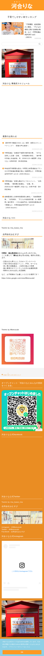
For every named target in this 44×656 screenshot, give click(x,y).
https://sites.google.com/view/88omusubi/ (18, 278)
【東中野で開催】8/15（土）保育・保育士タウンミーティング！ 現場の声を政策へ (23, 144)
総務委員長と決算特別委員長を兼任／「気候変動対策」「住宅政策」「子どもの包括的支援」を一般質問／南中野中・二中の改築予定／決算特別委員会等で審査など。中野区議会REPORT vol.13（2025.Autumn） (23, 202)
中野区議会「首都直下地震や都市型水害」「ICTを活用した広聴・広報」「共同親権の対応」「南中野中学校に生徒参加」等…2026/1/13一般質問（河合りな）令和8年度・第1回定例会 (23, 157)
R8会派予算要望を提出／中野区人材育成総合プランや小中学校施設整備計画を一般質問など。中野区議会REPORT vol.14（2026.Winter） (23, 171)
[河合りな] (22, 8)
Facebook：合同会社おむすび (13, 532)
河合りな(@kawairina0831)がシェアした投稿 (22, 595)
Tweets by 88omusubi (10, 330)
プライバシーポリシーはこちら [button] (19, 647)
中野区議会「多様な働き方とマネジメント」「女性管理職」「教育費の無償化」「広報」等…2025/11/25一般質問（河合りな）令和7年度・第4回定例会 (23, 185)
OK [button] (22, 652)
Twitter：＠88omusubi (10, 529)
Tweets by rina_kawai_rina (12, 228)
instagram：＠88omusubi (12, 527)
